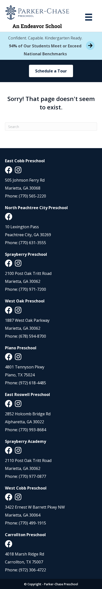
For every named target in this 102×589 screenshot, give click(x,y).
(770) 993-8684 (32, 429)
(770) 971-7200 (32, 289)
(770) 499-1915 (32, 523)
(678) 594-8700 (32, 336)
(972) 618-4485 (32, 383)
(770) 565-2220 (32, 196)
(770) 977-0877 (32, 476)
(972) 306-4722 (32, 570)
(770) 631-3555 (32, 242)
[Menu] (88, 17)
